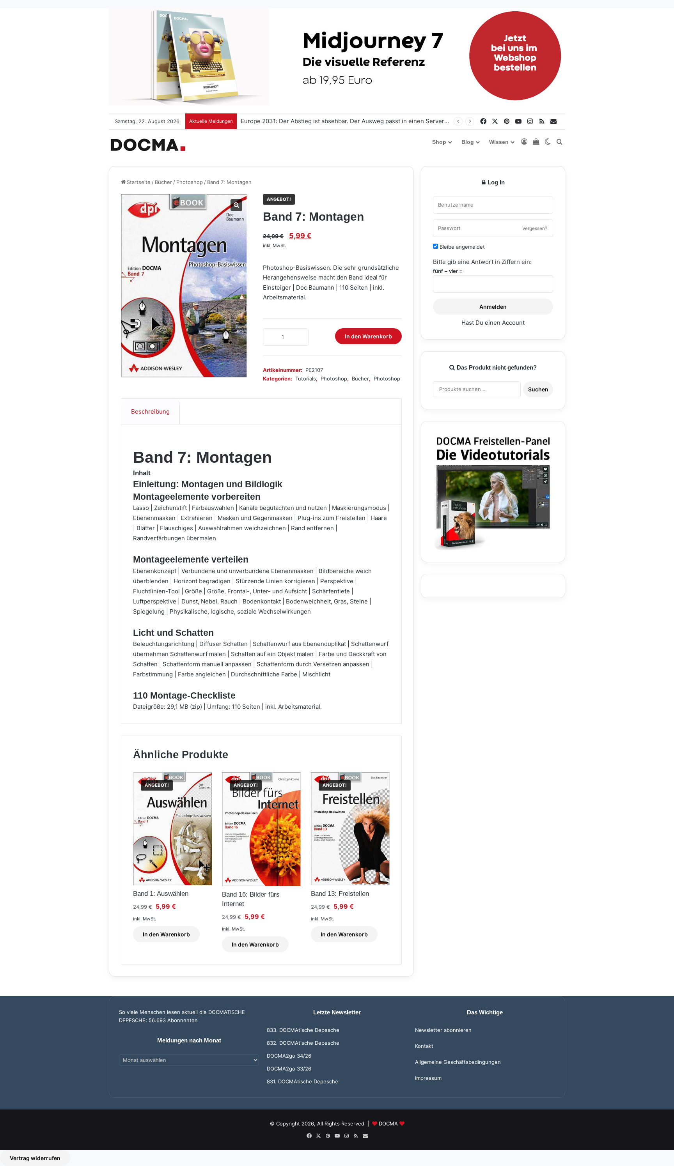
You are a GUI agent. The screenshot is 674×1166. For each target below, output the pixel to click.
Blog (467, 142)
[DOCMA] (148, 144)
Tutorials (305, 378)
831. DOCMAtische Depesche (302, 1081)
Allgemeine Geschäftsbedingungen (458, 1062)
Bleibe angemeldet (461, 247)
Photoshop (189, 182)
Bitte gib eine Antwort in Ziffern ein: (482, 261)
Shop (439, 142)
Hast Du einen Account (493, 322)
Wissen (499, 142)
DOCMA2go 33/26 (289, 1068)
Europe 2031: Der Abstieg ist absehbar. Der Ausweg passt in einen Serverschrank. (354, 121)
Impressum (428, 1078)
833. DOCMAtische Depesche (303, 1030)
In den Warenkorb (368, 336)
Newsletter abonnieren (443, 1030)
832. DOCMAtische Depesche (303, 1043)
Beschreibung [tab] (150, 411)
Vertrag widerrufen (35, 1158)
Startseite (139, 182)
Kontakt (424, 1046)
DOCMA (388, 1123)
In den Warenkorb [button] (166, 934)
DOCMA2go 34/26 (289, 1056)
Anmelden (493, 306)
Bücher (163, 182)
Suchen (538, 389)
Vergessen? (534, 228)
